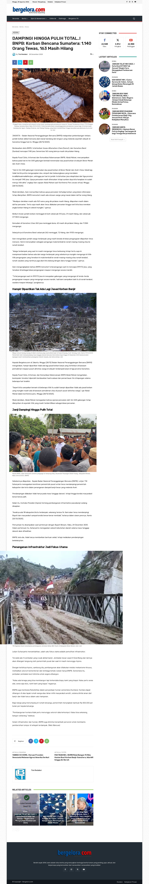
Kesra (27, 27)
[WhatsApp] (30, 62)
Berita (22, 27)
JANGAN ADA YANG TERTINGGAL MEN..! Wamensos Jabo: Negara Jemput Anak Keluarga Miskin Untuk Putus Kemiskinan (80, 817)
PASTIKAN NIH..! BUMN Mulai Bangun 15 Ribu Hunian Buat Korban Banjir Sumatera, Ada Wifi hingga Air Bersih (73, 757)
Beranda (15, 27)
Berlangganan (131, 39)
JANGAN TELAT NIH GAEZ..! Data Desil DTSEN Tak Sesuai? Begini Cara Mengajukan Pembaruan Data (25, 818)
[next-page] (17, 829)
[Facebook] (126, 1)
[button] (134, 18)
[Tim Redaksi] (14, 54)
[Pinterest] (25, 62)
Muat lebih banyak (117, 139)
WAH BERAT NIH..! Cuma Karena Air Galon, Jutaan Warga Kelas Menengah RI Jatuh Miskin (53, 819)
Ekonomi (52, 813)
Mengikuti (118, 39)
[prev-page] (13, 829)
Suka (105, 39)
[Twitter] (132, 1)
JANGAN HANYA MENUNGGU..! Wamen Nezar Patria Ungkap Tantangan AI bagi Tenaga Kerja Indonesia (124, 130)
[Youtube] (135, 1)
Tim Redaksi (22, 54)
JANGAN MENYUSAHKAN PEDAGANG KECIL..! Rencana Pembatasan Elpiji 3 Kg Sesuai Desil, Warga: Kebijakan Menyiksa (124, 115)
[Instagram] (129, 1)
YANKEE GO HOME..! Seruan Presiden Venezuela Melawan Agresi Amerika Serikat (30, 756)
